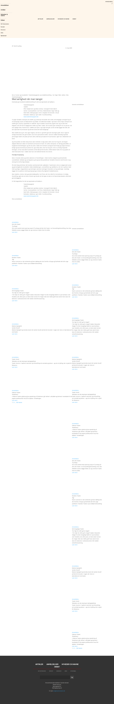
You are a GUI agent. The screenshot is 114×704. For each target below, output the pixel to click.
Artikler (3, 10)
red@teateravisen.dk (59, 691)
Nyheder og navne (63, 19)
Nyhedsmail (3, 35)
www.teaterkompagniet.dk (31, 117)
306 (17, 402)
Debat (3, 20)
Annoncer (3, 29)
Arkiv (2, 32)
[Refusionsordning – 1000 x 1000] (87, 102)
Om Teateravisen (5, 24)
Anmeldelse (15, 222)
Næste (20, 402)
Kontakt (3, 27)
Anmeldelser (5, 5)
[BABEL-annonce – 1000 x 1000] (87, 72)
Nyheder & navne (4, 15)
